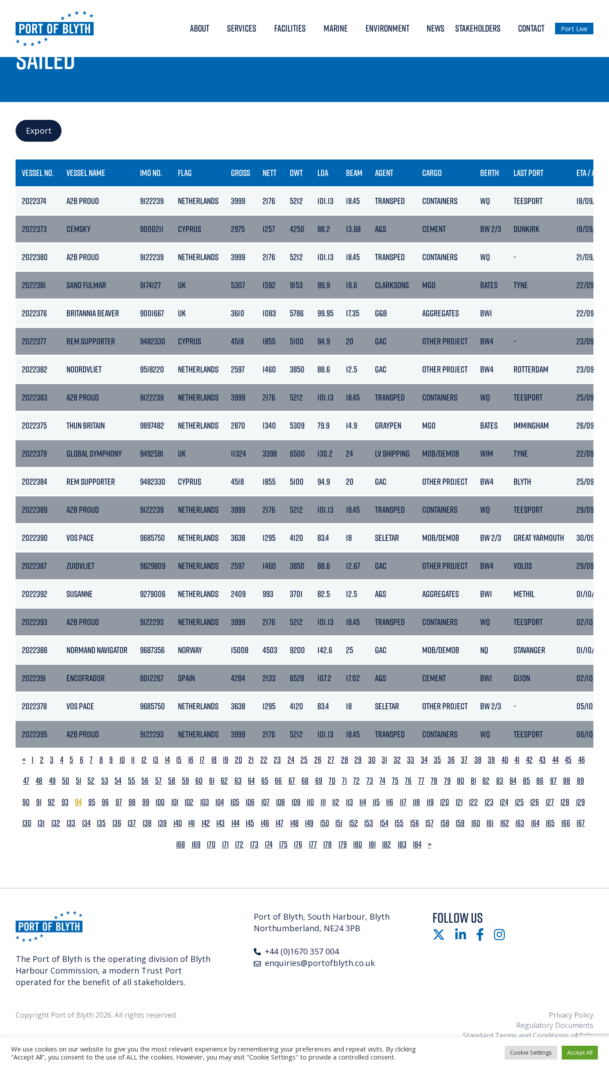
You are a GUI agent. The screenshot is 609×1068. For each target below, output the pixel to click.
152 (353, 823)
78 (434, 781)
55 (131, 781)
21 (251, 760)
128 (564, 802)
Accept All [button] (580, 1052)
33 (410, 760)
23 (277, 760)
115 (376, 802)
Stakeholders (478, 28)
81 (473, 781)
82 (486, 781)
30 (371, 760)
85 (526, 781)
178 (327, 844)
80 (460, 781)
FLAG (185, 173)
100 (160, 802)
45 (568, 760)
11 (133, 760)
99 (145, 802)
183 (402, 844)
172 (239, 844)
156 (414, 823)
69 (318, 781)
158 (444, 823)
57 (158, 781)
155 (399, 823)
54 (118, 781)
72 (356, 781)
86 (539, 781)
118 (416, 802)
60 (198, 781)
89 (580, 781)
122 (473, 802)
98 (132, 802)
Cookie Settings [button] (531, 1052)
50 (65, 781)
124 (504, 802)
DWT (296, 173)
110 (310, 802)
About (199, 28)
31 (384, 760)
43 (542, 760)
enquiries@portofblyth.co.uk (320, 963)
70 (332, 781)
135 (101, 823)
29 (358, 760)
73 (369, 781)
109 (296, 802)
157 (429, 823)
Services (241, 28)
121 (459, 802)
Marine (336, 28)
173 (254, 844)
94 (78, 802)
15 (178, 760)
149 (309, 823)
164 (535, 823)
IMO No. (151, 173)
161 (490, 823)
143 (220, 823)
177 (313, 844)
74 (382, 781)
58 (171, 781)
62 (224, 781)
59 (185, 781)
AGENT (384, 173)
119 (430, 802)
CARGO (432, 173)
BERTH (489, 173)
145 (250, 823)
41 (516, 760)
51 (78, 781)
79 (447, 781)
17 (202, 760)
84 (513, 781)
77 (421, 781)
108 (280, 802)
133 (70, 823)
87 (553, 781)
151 (338, 823)
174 (268, 844)
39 (491, 760)
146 (265, 823)
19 (225, 760)
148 (294, 823)
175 (283, 844)
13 (155, 760)
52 (91, 781)
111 (323, 802)
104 (219, 802)
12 (144, 760)
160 (475, 823)
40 (505, 760)
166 (565, 823)
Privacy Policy (571, 1015)
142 (206, 823)
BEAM (354, 173)
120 (444, 802)
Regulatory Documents (554, 1025)
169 (196, 844)
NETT (269, 173)
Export (39, 130)
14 (167, 760)
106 (250, 802)
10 (122, 760)
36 (451, 760)
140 (177, 823)
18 (214, 760)
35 (437, 760)
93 (65, 802)
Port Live (574, 28)
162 (504, 823)
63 (238, 781)
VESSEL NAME (85, 173)
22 (263, 760)
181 (372, 844)
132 (55, 823)
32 (397, 760)
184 (417, 844)
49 (52, 781)
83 (499, 781)
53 (104, 781)
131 (41, 823)
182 (386, 844)
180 (357, 844)
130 (26, 823)
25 (304, 760)
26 (317, 760)
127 (550, 802)
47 (26, 781)
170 (211, 844)
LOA (322, 173)
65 (264, 781)
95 (91, 802)
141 (191, 823)
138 (147, 823)
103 (204, 802)
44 (555, 760)
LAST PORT (528, 173)
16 (190, 760)
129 (580, 802)
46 (581, 760)
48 (39, 781)
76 (408, 781)
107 (265, 802)
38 (477, 760)
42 (529, 760)
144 (235, 823)
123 (489, 802)
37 (464, 760)
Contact (531, 28)
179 (342, 844)
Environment (387, 28)
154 (384, 823)
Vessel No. (38, 173)
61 (211, 781)
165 (550, 823)
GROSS (240, 173)
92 (51, 802)
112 (335, 802)
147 (280, 823)
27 (331, 760)
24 (291, 760)
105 (234, 802)
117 (403, 802)
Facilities (290, 28)
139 (162, 823)
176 (298, 844)
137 (132, 823)
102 (189, 802)
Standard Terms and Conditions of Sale (528, 1035)
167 (580, 823)
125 (519, 802)
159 (460, 823)
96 (105, 802)
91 (38, 802)
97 (118, 802)
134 (86, 823)
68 (305, 781)
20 (238, 760)
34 (424, 760)
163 (519, 823)
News (435, 28)
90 (25, 802)
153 (368, 823)
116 (389, 802)
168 (180, 844)
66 (278, 781)
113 (349, 802)
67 (291, 781)
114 (362, 802)
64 (251, 781)
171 (225, 844)
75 (395, 781)
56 (144, 781)
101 (174, 802)
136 (116, 823)
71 (344, 781)
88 (566, 781)
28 (344, 760)
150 (324, 823)
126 (534, 802)
